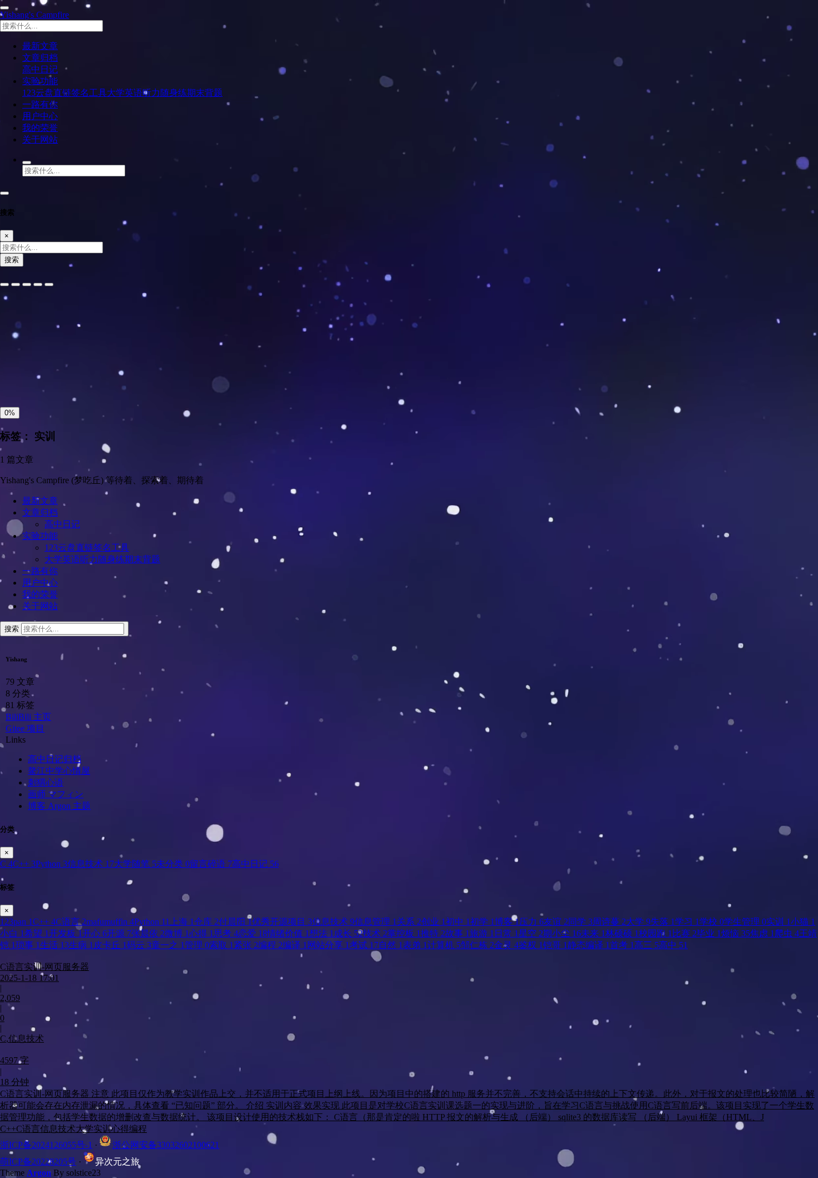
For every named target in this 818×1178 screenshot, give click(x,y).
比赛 (684, 933)
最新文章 (40, 500)
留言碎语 (211, 863)
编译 (295, 945)
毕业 (709, 933)
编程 (270, 945)
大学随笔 (135, 863)
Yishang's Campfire (34, 14)
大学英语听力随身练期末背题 (165, 92)
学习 (687, 921)
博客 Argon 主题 (59, 806)
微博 (177, 933)
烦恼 (735, 933)
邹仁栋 (477, 945)
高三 (646, 945)
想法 (321, 933)
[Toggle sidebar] (4, 7)
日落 (37, 376)
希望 (36, 933)
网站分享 (328, 945)
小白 (12, 933)
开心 (94, 933)
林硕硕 (622, 933)
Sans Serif (21, 316)
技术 (375, 933)
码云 (139, 945)
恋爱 (252, 933)
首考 (622, 945)
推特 (433, 933)
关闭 (11, 376)
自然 (390, 945)
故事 (457, 933)
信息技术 (90, 863)
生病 (81, 945)
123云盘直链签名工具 (64, 92)
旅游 (482, 933)
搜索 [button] (12, 629)
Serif (54, 316)
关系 (409, 921)
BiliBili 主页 (28, 716)
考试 (363, 945)
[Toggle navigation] (4, 193)
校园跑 (655, 933)
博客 (507, 921)
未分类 (173, 863)
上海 (182, 921)
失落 (663, 921)
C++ (24, 863)
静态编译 (589, 945)
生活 (54, 945)
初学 (482, 921)
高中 (673, 945)
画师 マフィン (55, 794)
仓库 (206, 921)
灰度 (88, 376)
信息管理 (375, 921)
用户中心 (40, 582)
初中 (458, 921)
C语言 (71, 921)
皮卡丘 (110, 945)
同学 (580, 921)
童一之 (168, 945)
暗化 (63, 376)
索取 (221, 945)
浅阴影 (15, 351)
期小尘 (562, 933)
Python (51, 863)
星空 (531, 933)
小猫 (803, 921)
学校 (711, 921)
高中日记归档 (54, 759)
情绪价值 (288, 933)
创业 (433, 921)
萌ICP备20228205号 (38, 1161)
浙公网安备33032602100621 (165, 1145)
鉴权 (531, 945)
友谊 (556, 921)
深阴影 (46, 351)
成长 (348, 933)
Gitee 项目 (25, 728)
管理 (197, 945)
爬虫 (787, 933)
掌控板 (404, 933)
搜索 (11, 260)
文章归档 (40, 512)
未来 (593, 933)
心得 (201, 933)
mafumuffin (110, 921)
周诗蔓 (609, 921)
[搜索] (26, 162)
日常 (506, 933)
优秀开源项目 (282, 921)
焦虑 (762, 933)
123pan (16, 921)
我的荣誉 (40, 594)
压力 (531, 921)
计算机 (444, 945)
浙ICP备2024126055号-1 (46, 1145)
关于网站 (40, 606)
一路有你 (40, 571)
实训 (778, 921)
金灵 (506, 945)
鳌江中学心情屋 (59, 770)
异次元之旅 (117, 1161)
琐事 (28, 945)
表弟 (415, 945)
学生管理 (745, 921)
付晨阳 (235, 921)
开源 (119, 933)
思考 (226, 933)
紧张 (246, 945)
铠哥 (555, 945)
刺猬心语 (45, 782)
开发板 (65, 933)
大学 (638, 921)
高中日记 (40, 69)
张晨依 (148, 933)
